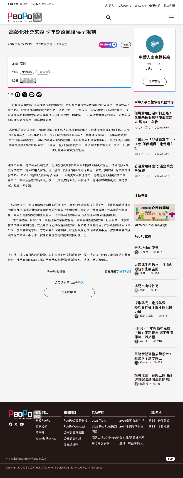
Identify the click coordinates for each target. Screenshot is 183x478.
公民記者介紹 (72, 438)
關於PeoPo (43, 420)
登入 (111, 5)
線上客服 (169, 5)
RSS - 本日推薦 (159, 426)
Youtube (22, 424)
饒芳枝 (144, 383)
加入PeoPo (124, 5)
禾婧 (143, 273)
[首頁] (25, 17)
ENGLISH (140, 5)
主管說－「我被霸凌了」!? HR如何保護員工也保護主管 (154, 144)
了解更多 (154, 81)
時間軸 (40, 432)
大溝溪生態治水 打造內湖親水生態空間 (153, 266)
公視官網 (154, 5)
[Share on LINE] (31, 94)
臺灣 (23, 64)
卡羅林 (144, 252)
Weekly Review (46, 438)
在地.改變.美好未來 (131, 437)
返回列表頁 (69, 292)
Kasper (144, 362)
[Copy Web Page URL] (39, 94)
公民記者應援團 (74, 432)
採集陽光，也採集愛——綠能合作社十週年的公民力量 (153, 307)
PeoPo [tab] (56, 271)
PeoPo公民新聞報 (75, 420)
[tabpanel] (69, 282)
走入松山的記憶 (146, 247)
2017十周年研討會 (131, 426)
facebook (11, 424)
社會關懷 (27, 72)
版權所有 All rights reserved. (29, 80)
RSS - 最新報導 (159, 420)
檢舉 (125, 44)
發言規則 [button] (125, 271)
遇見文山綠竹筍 (146, 285)
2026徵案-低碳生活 (132, 420)
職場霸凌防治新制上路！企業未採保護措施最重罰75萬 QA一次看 (153, 117)
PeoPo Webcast (74, 426)
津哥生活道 (147, 315)
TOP (170, 458)
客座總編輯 (71, 444)
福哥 (143, 290)
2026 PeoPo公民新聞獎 (104, 428)
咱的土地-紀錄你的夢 (105, 437)
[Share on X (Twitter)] (24, 94)
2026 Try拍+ (100, 420)
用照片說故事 (100, 443)
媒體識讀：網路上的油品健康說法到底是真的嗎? (153, 377)
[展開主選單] (171, 17)
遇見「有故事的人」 (132, 443)
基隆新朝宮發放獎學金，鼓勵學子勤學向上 (153, 355)
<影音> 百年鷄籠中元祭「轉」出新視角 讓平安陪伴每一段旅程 (153, 332)
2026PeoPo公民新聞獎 (150, 225)
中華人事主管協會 (155, 57)
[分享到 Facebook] (17, 94)
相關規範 (41, 426)
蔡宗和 (144, 341)
